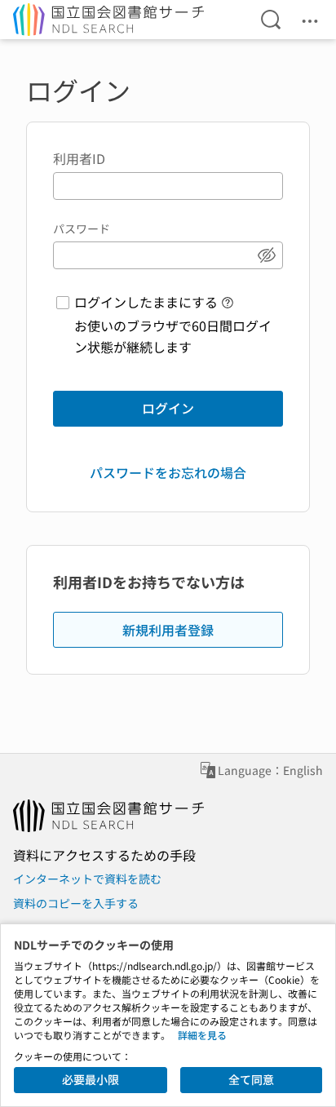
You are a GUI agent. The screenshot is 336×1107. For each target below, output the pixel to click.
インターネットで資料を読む (87, 878)
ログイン (168, 408)
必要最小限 (90, 1079)
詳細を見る (202, 1035)
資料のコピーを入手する (76, 903)
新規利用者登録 (168, 630)
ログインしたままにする (146, 302)
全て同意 (251, 1079)
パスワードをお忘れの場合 (168, 472)
